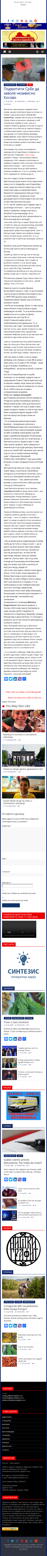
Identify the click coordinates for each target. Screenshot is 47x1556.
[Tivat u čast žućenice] (23, 993)
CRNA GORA (9, 1302)
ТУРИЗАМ (6, 1435)
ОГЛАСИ (5, 1450)
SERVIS (20, 1156)
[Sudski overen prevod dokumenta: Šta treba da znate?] (23, 1131)
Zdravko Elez (21, 101)
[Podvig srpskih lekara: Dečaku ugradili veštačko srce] (9, 1059)
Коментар (7, 826)
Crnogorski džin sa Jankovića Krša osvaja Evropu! (21, 1307)
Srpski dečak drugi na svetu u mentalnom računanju (17, 802)
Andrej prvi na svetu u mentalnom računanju (20, 735)
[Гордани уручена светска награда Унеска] (9, 1047)
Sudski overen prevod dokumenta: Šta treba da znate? (23, 1161)
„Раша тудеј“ (29, 155)
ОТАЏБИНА (6, 1421)
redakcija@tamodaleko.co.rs (12, 1396)
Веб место (6, 882)
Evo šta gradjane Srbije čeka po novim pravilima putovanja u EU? (30, 1214)
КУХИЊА (5, 1443)
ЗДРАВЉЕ (6, 1439)
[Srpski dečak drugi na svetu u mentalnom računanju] (23, 777)
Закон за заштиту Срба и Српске (26, 697)
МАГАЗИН (6, 1424)
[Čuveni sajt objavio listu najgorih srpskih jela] (9, 1358)
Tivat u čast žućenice (16, 1022)
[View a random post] (42, 51)
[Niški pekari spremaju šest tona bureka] (9, 1334)
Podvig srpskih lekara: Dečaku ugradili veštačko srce (29, 1061)
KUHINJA (7, 1018)
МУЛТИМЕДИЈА (8, 1432)
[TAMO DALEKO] (4, 51)
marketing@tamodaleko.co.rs (13, 1398)
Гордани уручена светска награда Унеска (28, 1049)
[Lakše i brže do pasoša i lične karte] (9, 1188)
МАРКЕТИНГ (7, 1446)
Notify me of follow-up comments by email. (19, 893)
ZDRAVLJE (29, 1018)
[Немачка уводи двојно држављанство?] (23, 745)
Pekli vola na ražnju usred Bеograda (22, 692)
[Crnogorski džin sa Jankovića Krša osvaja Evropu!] (23, 1277)
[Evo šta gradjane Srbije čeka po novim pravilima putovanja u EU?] (9, 1211)
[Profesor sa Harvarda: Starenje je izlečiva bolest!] (9, 1071)
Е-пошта (6, 871)
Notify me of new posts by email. (15, 900)
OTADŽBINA (22, 85)
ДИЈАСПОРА (6, 1417)
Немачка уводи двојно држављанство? (23, 769)
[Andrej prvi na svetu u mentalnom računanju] (23, 711)
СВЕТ (30, 85)
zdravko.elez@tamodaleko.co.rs (13, 1400)
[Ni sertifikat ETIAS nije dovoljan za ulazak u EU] (9, 1200)
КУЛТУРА (5, 1428)
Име (4, 859)
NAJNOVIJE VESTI (10, 85)
